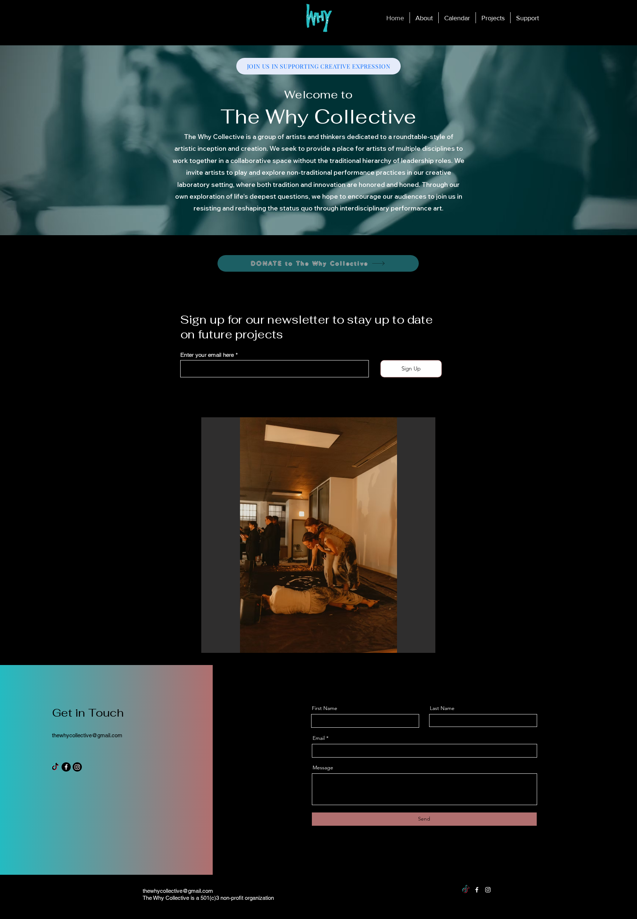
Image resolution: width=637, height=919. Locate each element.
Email (319, 738)
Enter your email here (207, 355)
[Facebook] (66, 767)
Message (323, 767)
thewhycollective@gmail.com (87, 735)
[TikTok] (55, 767)
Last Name (442, 708)
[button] (493, 17)
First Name (324, 708)
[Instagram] (77, 767)
